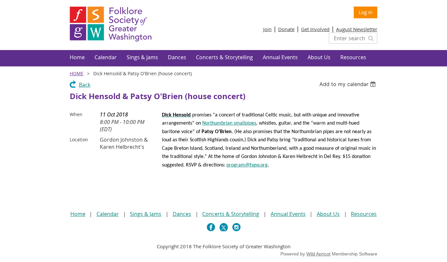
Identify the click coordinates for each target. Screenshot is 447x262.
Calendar (108, 214)
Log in (365, 12)
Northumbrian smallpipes (229, 123)
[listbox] (348, 84)
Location (79, 139)
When (76, 114)
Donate (286, 29)
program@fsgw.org (247, 165)
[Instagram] (236, 227)
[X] (224, 227)
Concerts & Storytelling (230, 214)
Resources (364, 214)
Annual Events (288, 214)
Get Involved (315, 29)
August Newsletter (356, 29)
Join (267, 29)
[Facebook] (211, 227)
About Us (328, 214)
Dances (182, 214)
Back (84, 84)
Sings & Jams (145, 214)
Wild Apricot (318, 253)
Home (76, 73)
